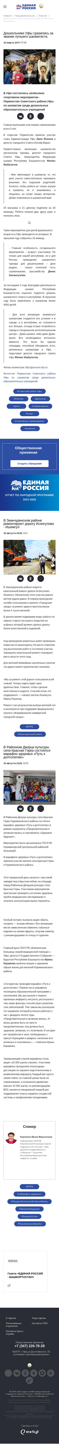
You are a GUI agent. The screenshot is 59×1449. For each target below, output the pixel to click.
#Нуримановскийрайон (30, 1224)
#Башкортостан (29, 1216)
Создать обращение (29, 463)
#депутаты (40, 398)
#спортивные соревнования (29, 421)
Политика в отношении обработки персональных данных (29, 1412)
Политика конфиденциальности (29, 1409)
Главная (7, 16)
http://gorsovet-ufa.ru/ (36, 367)
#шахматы (30, 428)
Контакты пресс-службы (15, 1332)
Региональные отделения (13, 1324)
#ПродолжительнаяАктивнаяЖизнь (29, 1201)
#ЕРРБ (29, 726)
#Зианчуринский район (30, 734)
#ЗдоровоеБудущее (29, 1209)
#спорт (29, 413)
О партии (11, 1318)
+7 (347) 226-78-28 (30, 1346)
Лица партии (39, 1318)
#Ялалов (18, 398)
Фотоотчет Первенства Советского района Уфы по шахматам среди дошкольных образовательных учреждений (29, 377)
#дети (16, 406)
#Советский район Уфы (29, 391)
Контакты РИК (40, 1323)
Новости (42, 16)
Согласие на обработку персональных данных (29, 1416)
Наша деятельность (25, 16)
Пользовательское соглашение (29, 1406)
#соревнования (40, 406)
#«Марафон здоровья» (29, 1194)
